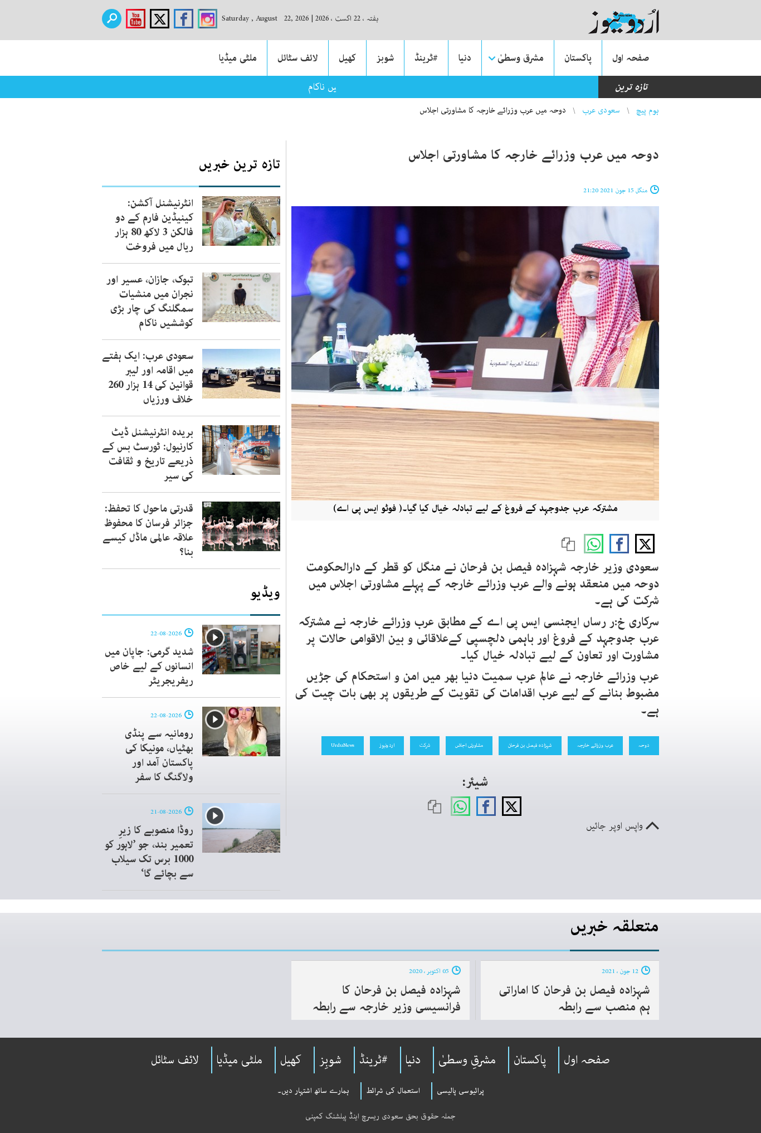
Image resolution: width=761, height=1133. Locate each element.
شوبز (385, 58)
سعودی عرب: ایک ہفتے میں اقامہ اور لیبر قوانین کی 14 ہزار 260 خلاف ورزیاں (147, 377)
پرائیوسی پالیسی (460, 1090)
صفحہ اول (630, 58)
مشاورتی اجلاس (469, 745)
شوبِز (330, 1060)
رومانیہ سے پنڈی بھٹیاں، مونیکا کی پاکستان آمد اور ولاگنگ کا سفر (159, 755)
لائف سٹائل (297, 58)
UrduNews (342, 745)
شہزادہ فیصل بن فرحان (530, 745)
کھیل (347, 58)
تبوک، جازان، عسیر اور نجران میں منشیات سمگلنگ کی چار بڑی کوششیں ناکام (149, 301)
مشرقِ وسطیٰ (467, 1060)
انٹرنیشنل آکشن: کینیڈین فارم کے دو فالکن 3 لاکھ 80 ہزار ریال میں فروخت (154, 225)
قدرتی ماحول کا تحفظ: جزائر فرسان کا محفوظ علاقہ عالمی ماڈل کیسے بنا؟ (148, 530)
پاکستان (578, 58)
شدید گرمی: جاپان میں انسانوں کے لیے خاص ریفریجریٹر (149, 666)
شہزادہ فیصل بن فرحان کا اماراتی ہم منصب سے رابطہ (574, 998)
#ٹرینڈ (426, 58)
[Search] (111, 18)
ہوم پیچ (647, 110)
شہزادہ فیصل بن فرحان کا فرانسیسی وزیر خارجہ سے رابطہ (387, 998)
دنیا (464, 58)
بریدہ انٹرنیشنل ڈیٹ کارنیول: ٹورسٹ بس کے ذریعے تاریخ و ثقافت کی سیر (147, 454)
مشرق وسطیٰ (520, 58)
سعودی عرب (601, 110)
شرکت (424, 745)
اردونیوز (386, 745)
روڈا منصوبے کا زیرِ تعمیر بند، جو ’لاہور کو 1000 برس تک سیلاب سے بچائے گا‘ (149, 852)
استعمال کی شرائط (393, 1090)
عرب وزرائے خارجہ (595, 745)
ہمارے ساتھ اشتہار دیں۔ (313, 1090)
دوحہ (644, 745)
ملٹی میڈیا (238, 58)
